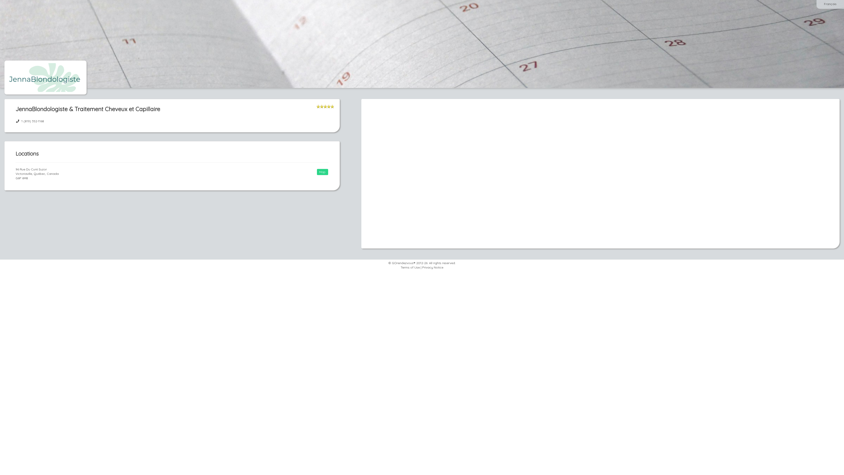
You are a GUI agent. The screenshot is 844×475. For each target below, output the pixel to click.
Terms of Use (410, 267)
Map (322, 172)
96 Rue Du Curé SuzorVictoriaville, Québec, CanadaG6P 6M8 (37, 173)
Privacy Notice (432, 267)
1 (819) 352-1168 (32, 121)
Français (830, 4)
